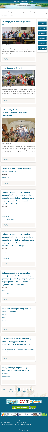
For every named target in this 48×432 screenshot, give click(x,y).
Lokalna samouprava (21, 12)
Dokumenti (4, 15)
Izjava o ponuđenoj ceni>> (8, 219)
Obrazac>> (4, 320)
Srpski (17, 1)
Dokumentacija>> (6, 376)
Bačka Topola (10, 12)
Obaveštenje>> (5, 177)
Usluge (11, 15)
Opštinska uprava (33, 12)
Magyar (33, 1)
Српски (25, 1)
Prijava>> (4, 317)
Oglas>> (4, 210)
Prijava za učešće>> (6, 213)
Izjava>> (4, 324)
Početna (3, 12)
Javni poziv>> (5, 373)
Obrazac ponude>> (6, 216)
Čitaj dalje (6, 59)
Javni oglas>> (5, 251)
